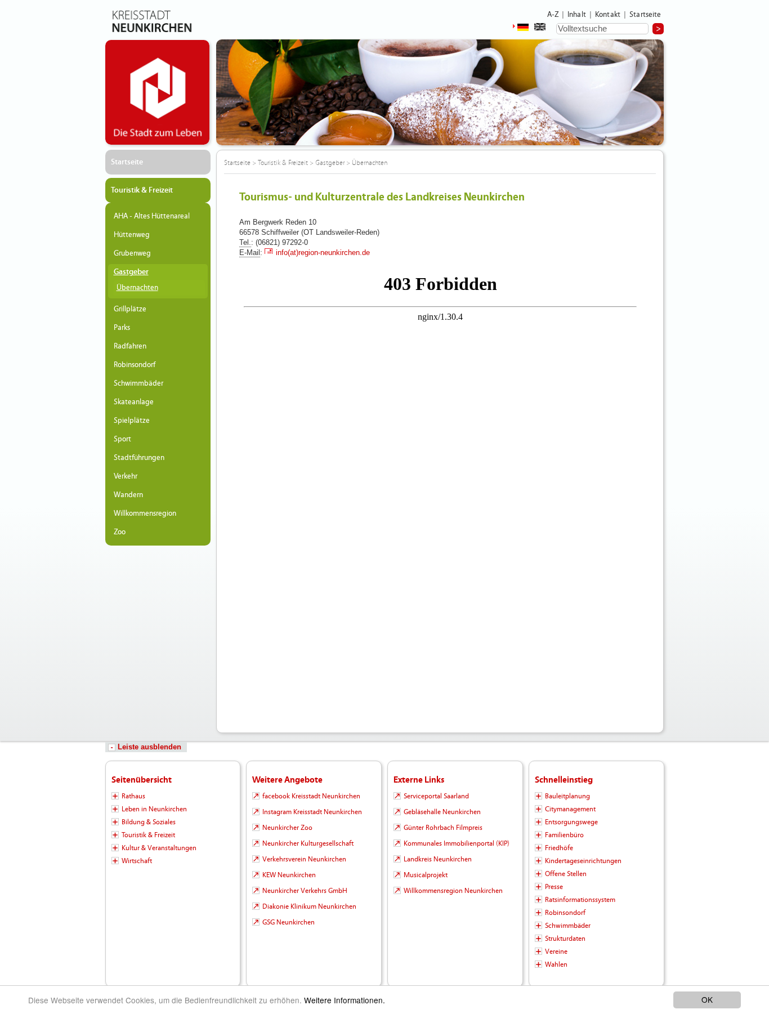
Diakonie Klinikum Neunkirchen (309, 906)
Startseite (645, 14)
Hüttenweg (132, 234)
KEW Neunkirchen (289, 875)
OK (707, 999)
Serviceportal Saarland (436, 796)
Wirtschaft (137, 861)
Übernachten (137, 287)
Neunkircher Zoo (287, 828)
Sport (122, 439)
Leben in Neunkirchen (154, 809)
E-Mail (249, 252)
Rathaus (133, 796)
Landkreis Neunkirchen (438, 859)
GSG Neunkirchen (288, 922)
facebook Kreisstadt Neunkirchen (311, 796)
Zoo (120, 532)
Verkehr (125, 476)
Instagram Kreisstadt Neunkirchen (312, 812)
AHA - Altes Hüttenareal (152, 216)
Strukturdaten (565, 938)
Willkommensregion (145, 513)
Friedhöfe (559, 848)
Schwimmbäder (138, 383)
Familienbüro (564, 835)
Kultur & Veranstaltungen (159, 848)
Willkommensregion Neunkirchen (453, 891)
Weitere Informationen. (344, 1000)
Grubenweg (132, 253)
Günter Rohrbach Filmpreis (443, 828)
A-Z (552, 14)
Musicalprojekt (426, 875)
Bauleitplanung (567, 796)
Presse (554, 887)
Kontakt (607, 14)
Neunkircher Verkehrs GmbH (304, 891)
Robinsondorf (134, 364)
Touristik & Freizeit (142, 190)
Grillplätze (130, 309)
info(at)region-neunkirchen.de (323, 252)
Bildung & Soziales (149, 822)
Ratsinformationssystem (580, 900)
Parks (122, 327)
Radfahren (130, 346)
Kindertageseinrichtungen (583, 861)
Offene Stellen (566, 874)
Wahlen (556, 964)
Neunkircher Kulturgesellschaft (308, 843)
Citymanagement (570, 809)
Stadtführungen (139, 457)
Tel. (245, 242)
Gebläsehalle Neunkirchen (442, 812)
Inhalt (576, 14)
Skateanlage (134, 402)
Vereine (556, 951)
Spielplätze (132, 420)
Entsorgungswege (571, 822)
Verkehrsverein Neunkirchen (304, 859)
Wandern (128, 494)
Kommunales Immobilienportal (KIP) (456, 843)
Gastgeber (131, 271)
